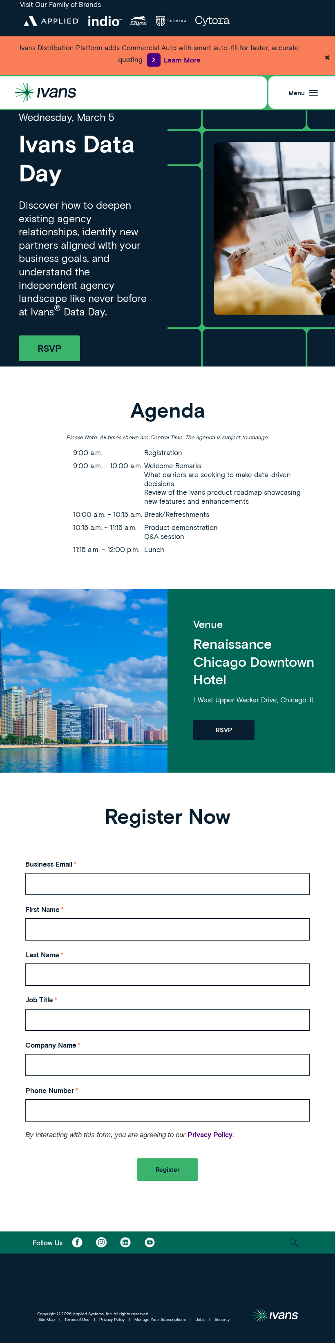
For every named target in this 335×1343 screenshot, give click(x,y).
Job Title (41, 999)
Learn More (182, 60)
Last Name (44, 954)
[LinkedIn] (125, 1242)
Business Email (50, 864)
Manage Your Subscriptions (160, 1319)
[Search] (294, 1242)
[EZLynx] (138, 21)
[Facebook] (77, 1242)
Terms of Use (77, 1319)
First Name (44, 909)
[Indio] (105, 21)
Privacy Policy (210, 1134)
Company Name (52, 1045)
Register (168, 1169)
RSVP (50, 348)
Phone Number (51, 1090)
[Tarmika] (171, 21)
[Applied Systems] (51, 21)
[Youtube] (149, 1242)
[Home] (45, 92)
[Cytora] (212, 21)
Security (222, 1319)
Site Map (46, 1319)
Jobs (200, 1319)
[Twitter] (101, 1242)
